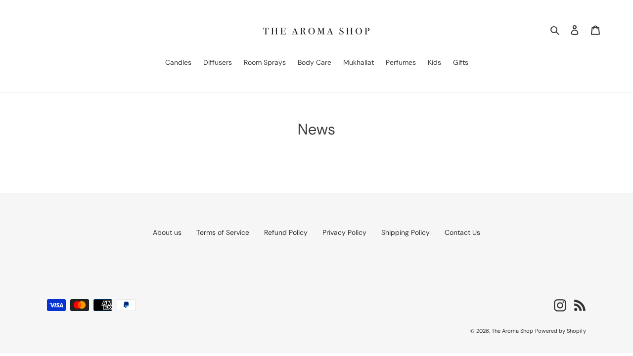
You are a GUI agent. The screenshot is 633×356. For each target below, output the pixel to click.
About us (167, 232)
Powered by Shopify (560, 330)
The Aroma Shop (512, 330)
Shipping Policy (405, 232)
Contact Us (462, 232)
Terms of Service (222, 232)
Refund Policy (286, 232)
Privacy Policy (344, 232)
